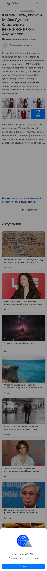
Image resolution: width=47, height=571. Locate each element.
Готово (23, 566)
